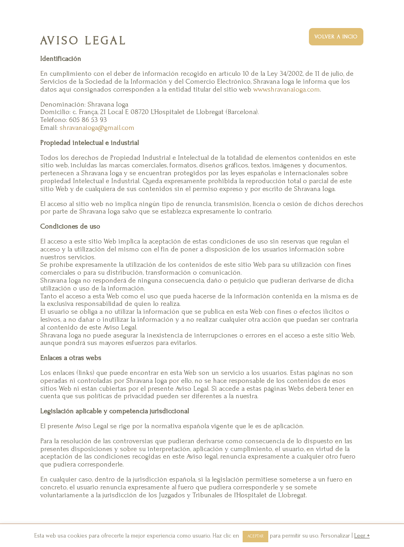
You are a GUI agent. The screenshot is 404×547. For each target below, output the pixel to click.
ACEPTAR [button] (255, 536)
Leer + (362, 535)
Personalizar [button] (335, 535)
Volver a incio (336, 36)
